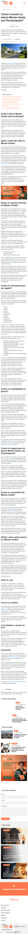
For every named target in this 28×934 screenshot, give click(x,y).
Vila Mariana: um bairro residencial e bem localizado (20, 736)
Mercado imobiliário (5, 910)
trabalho (3, 609)
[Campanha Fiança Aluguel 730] (14, 192)
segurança (8, 458)
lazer (19, 212)
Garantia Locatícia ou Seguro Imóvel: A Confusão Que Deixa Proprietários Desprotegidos (12, 874)
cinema (9, 225)
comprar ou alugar (14, 656)
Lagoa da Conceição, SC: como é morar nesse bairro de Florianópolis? (19, 720)
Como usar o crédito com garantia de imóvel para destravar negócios (13, 857)
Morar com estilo (5, 905)
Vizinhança (3, 907)
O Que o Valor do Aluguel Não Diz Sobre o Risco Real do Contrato (13, 840)
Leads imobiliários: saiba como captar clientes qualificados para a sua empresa (18, 749)
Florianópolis (10, 63)
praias (11, 262)
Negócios (3, 915)
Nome (3, 794)
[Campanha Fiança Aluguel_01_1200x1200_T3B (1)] (14, 767)
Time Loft (9, 689)
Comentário (4, 806)
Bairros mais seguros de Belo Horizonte (20, 708)
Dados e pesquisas (5, 912)
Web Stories (4, 917)
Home (4, 9)
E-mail (3, 800)
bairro (7, 324)
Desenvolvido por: (11, 932)
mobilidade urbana (7, 442)
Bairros (8, 9)
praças (11, 510)
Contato (3, 920)
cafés (5, 306)
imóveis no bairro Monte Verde (14, 681)
